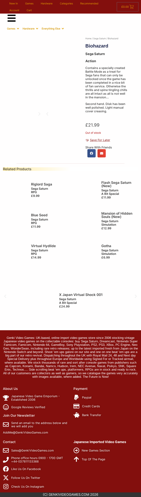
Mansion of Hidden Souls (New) (116, 215)
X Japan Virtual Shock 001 (81, 295)
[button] (47, 114)
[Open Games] (18, 28)
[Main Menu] (11, 18)
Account (14, 10)
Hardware (47, 3)
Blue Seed (39, 215)
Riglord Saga (41, 184)
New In (13, 3)
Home (88, 38)
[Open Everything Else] (62, 28)
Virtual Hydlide (43, 246)
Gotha (106, 246)
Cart (29, 10)
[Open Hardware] (37, 28)
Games (29, 3)
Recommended (89, 3)
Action (90, 61)
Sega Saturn (99, 38)
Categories (66, 3)
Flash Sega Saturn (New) (116, 184)
